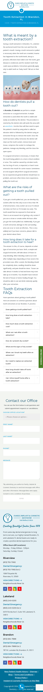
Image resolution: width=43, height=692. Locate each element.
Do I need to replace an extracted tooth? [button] (19, 362)
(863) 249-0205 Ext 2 (12, 608)
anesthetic (9, 126)
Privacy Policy (21, 678)
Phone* (6, 448)
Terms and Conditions (23, 675)
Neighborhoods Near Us (13, 583)
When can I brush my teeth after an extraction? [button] (19, 354)
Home (7, 23)
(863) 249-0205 (9, 601)
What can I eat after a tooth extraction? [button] (16, 333)
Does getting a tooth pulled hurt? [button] (19, 309)
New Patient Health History (16, 672)
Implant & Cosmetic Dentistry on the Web (21, 681)
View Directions (11, 580)
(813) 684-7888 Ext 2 (12, 646)
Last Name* (7, 436)
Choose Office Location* (14, 412)
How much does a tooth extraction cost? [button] (19, 325)
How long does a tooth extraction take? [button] (19, 316)
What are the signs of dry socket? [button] (19, 347)
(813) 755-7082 (9, 562)
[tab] (21, 309)
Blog (10, 675)
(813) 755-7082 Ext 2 (11, 570)
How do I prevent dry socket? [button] (17, 341)
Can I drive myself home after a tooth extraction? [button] (18, 379)
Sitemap (33, 672)
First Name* (8, 424)
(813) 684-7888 (9, 639)
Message (6, 460)
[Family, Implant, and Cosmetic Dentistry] (20, 5)
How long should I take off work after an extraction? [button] (18, 371)
